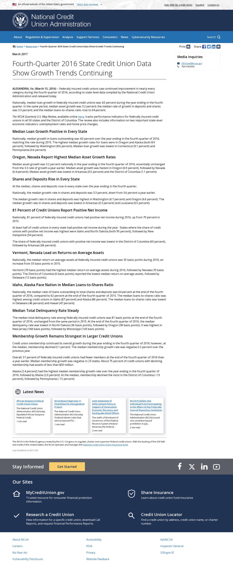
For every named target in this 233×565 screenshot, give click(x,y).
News (124, 37)
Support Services (88, 37)
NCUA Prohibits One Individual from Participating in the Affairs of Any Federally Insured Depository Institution (146, 405)
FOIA (89, 546)
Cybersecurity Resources (148, 37)
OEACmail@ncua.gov (191, 63)
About (18, 37)
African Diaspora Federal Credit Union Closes (30, 402)
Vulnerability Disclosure (27, 559)
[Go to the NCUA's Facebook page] (180, 466)
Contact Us (213, 4)
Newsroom (31, 46)
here (81, 116)
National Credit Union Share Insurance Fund (105, 444)
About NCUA (20, 539)
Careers (17, 546)
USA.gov (165, 552)
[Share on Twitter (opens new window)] (209, 46)
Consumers (110, 37)
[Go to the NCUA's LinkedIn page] (204, 466)
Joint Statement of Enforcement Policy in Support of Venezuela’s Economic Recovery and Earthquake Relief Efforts (105, 407)
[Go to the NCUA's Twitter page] (192, 466)
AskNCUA (166, 539)
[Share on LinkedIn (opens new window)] (214, 46)
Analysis (67, 37)
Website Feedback (97, 559)
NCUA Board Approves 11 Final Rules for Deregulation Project (69, 403)
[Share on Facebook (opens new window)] (204, 46)
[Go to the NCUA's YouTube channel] (216, 466)
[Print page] (188, 46)
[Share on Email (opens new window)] (218, 46)
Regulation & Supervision (42, 37)
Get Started (67, 466)
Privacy (90, 552)
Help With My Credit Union (177, 4)
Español (200, 4)
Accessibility (93, 539)
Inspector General (171, 546)
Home (20, 46)
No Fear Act (19, 552)
